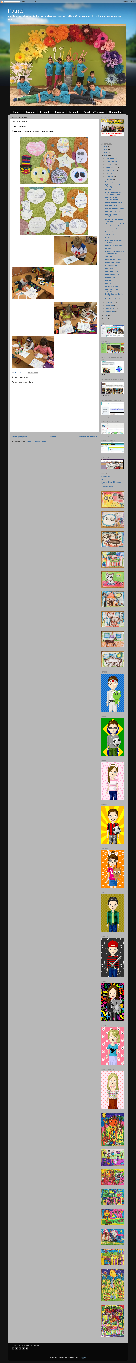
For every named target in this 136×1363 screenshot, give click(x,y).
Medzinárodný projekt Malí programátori (113, 193)
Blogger (83, 1358)
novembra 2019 (111, 161)
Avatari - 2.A (109, 235)
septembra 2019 (112, 167)
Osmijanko (115, 112)
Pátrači (16, 11)
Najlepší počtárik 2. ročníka (112, 215)
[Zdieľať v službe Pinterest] (37, 373)
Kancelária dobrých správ (114, 208)
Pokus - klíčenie (111, 205)
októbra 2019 (110, 164)
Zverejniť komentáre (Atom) (36, 441)
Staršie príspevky (88, 437)
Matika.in (104, 479)
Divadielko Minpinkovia (113, 259)
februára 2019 (111, 308)
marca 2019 (110, 305)
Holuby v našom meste (113, 202)
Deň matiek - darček (112, 211)
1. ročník (30, 112)
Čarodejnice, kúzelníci (113, 262)
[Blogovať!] (31, 373)
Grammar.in (105, 476)
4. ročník (73, 112)
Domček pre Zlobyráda (113, 245)
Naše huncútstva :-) (112, 299)
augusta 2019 (111, 170)
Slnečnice (108, 190)
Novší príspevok (20, 437)
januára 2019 (110, 311)
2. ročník (45, 112)
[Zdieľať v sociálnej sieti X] (33, 373)
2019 (106, 156)
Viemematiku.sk (107, 486)
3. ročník (59, 112)
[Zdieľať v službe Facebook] (35, 373)
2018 (106, 315)
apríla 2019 (110, 303)
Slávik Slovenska (111, 286)
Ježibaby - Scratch (112, 229)
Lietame (108, 248)
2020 (106, 153)
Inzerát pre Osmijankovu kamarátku (114, 220)
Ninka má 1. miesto (112, 232)
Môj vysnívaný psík (112, 265)
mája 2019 (109, 179)
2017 (106, 318)
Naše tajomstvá (110, 277)
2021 (106, 150)
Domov (17, 112)
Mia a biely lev (110, 182)
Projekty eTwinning (94, 112)
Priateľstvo (109, 268)
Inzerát (107, 238)
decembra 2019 (111, 158)
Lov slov (108, 280)
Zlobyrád (108, 256)
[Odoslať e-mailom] (29, 373)
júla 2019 (109, 173)
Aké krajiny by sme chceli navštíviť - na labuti (114, 225)
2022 (106, 147)
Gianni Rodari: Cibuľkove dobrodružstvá (114, 252)
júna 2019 (109, 176)
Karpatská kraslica (112, 274)
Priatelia (108, 283)
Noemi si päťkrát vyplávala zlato (111, 198)
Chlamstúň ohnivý (112, 271)
